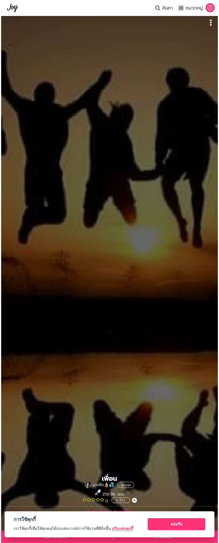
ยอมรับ (176, 524)
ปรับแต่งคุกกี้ (122, 528)
